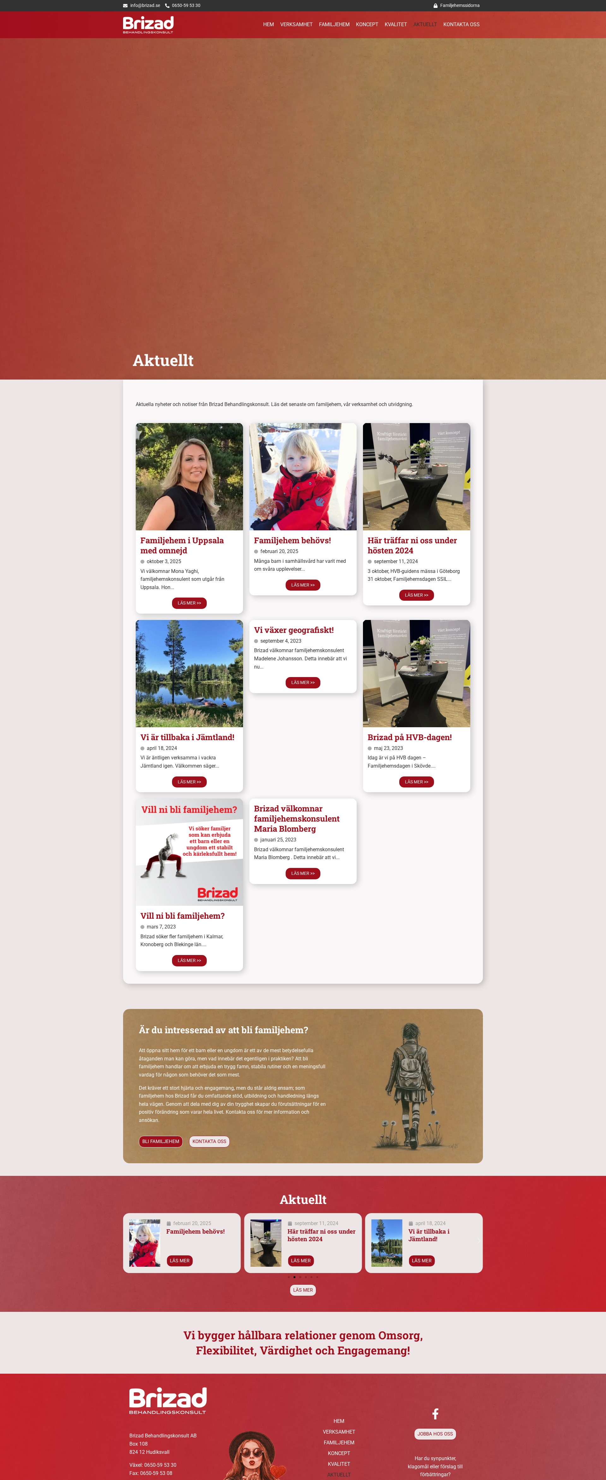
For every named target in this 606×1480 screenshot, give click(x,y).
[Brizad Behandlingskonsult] (148, 24)
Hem (268, 24)
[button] (127, 1241)
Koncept (367, 24)
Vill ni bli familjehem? (182, 915)
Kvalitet (396, 24)
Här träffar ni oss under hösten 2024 (412, 545)
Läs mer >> (189, 603)
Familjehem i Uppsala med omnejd (182, 545)
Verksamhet (296, 24)
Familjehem (334, 24)
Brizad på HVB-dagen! (410, 737)
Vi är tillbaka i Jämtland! (187, 737)
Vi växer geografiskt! (294, 629)
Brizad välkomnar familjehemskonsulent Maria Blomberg (297, 818)
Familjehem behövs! (292, 540)
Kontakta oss (461, 24)
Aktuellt (425, 24)
